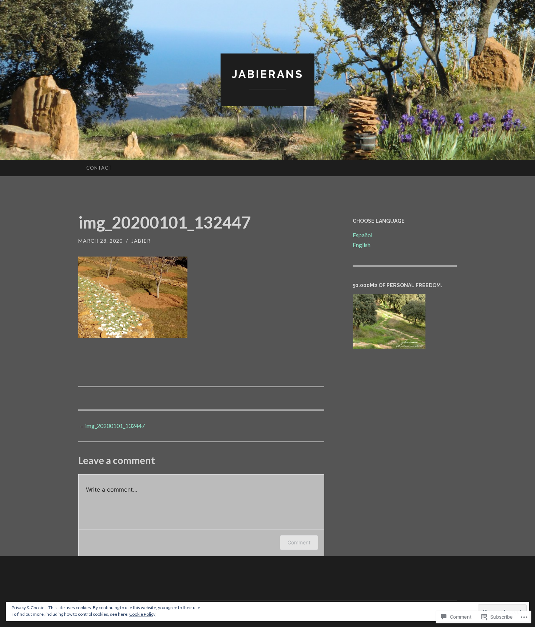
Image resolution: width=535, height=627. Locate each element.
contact (99, 168)
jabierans (268, 74)
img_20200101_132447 (111, 425)
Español (362, 234)
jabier (141, 241)
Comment (299, 542)
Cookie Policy (142, 614)
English (361, 244)
